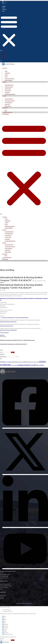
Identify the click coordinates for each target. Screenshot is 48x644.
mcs (30, 361)
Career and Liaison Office (5, 584)
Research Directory (4, 587)
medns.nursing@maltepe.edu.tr (22, 317)
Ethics (1, 589)
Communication (5, 114)
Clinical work (4, 107)
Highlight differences (8, 611)
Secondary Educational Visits (10, 94)
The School (4, 68)
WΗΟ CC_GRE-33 (8, 106)
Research (4, 95)
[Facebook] (25, 428)
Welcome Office (3, 595)
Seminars (4, 264)
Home (3, 261)
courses (10, 361)
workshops (41, 365)
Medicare (2, 598)
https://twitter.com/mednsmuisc (6, 325)
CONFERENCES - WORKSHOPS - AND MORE (10, 263)
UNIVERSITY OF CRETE (30, 365)
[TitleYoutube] (25, 568)
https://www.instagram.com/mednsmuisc (8, 330)
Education (4, 82)
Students (4, 6)
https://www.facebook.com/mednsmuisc (8, 321)
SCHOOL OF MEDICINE (14, 365)
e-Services (4, 9)
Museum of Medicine (8, 80)
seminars (21, 365)
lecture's (25, 361)
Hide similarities (7, 609)
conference (3, 361)
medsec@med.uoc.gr (4, 577)
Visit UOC (2, 596)
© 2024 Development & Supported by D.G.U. (24, 603)
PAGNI (6, 110)
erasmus (13, 361)
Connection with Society (7, 112)
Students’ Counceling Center (5, 585)
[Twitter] (25, 474)
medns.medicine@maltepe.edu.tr (8, 317)
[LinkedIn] (25, 527)
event (16, 361)
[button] (9, 32)
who (38, 365)
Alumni (3, 7)
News (3, 11)
